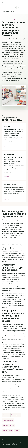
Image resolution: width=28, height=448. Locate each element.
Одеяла (17, 430)
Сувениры (20, 7)
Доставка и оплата (8, 425)
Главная (4, 7)
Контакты (13, 11)
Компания (6, 415)
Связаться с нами (8, 420)
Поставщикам (6, 11)
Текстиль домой (12, 7)
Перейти (6, 146)
